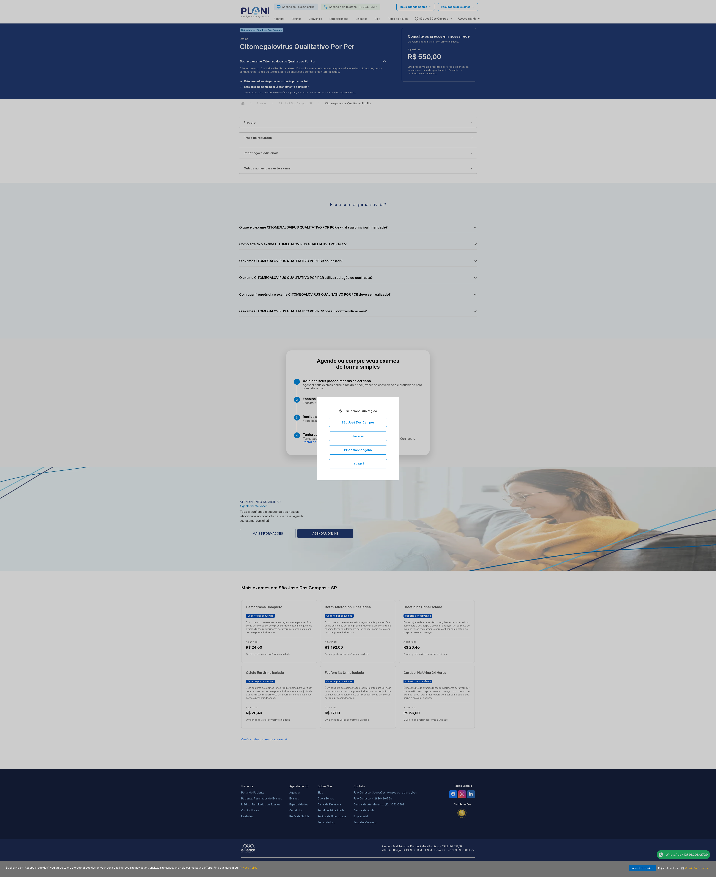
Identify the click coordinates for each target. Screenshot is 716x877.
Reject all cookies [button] (668, 868)
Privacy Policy (248, 867)
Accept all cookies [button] (642, 868)
